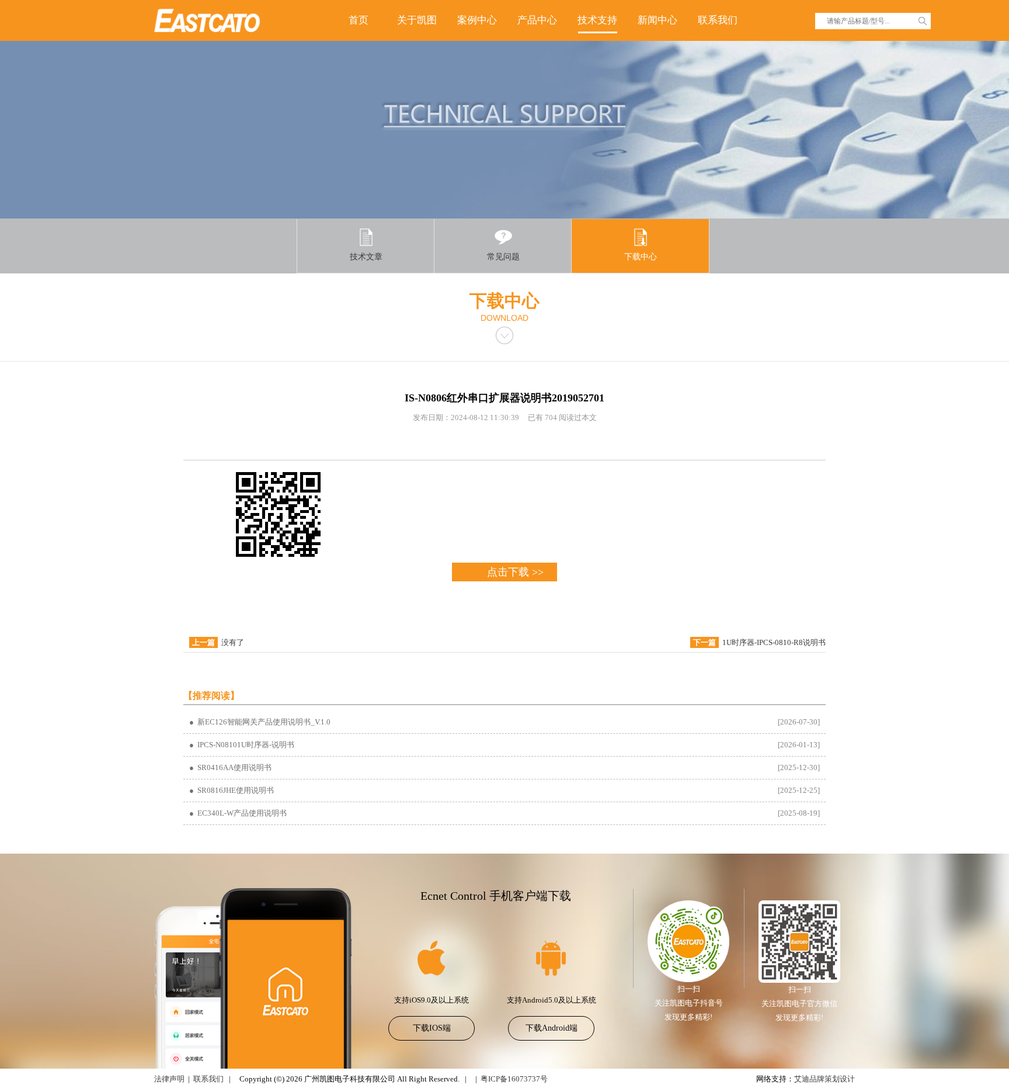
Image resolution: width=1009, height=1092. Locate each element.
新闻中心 (657, 20)
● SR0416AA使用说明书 (230, 767)
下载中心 (640, 256)
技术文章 (366, 256)
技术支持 (597, 20)
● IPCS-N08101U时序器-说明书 (241, 744)
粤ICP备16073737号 (514, 1078)
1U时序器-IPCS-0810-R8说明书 (774, 642)
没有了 (232, 642)
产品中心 (537, 20)
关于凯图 (417, 20)
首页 (358, 20)
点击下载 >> (515, 572)
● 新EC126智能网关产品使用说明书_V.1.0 (259, 721)
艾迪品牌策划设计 (824, 1078)
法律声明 (169, 1078)
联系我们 (717, 20)
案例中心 (477, 20)
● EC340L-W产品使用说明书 (238, 813)
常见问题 (503, 256)
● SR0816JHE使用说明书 (231, 790)
